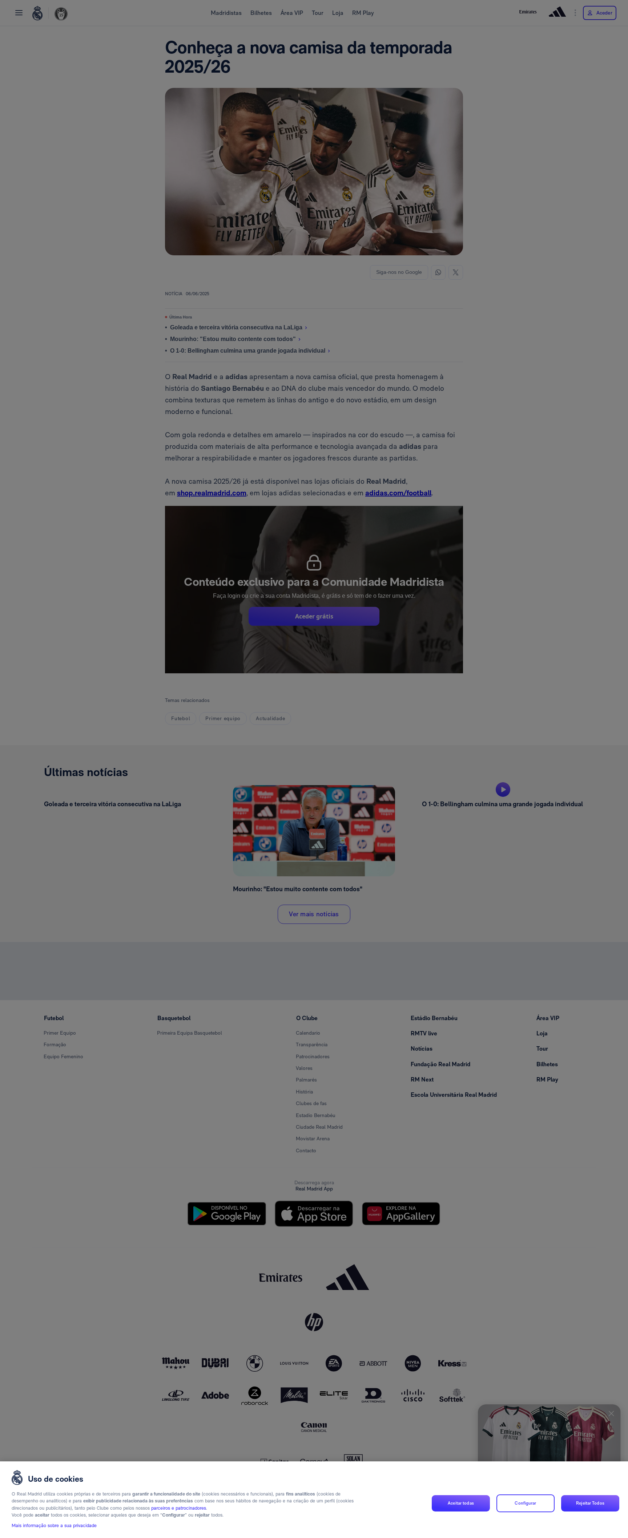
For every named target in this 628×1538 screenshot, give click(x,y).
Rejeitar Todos (590, 1503)
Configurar (525, 1503)
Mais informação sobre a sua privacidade (54, 1526)
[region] (314, 1499)
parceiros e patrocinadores (178, 1508)
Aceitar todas (461, 1503)
